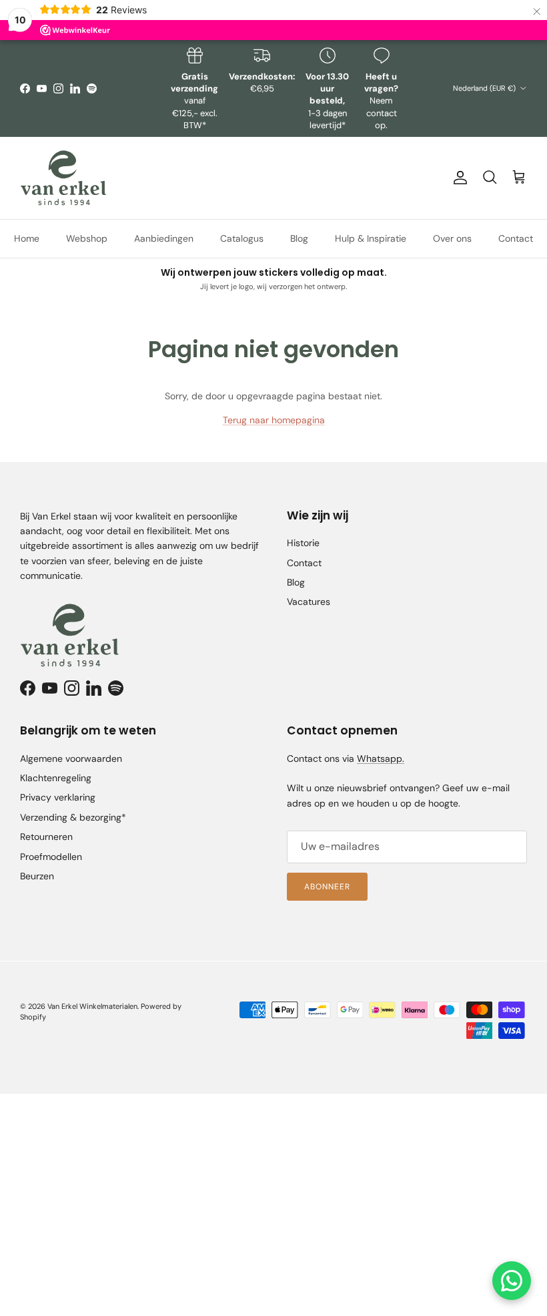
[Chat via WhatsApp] (511, 1280)
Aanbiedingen (163, 238)
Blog (299, 238)
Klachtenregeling (55, 778)
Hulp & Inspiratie (370, 238)
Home (26, 238)
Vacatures (308, 602)
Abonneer (327, 886)
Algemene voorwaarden (71, 758)
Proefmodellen (51, 857)
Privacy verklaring (57, 797)
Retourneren (46, 837)
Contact (515, 238)
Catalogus (241, 238)
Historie (303, 543)
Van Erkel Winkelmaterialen (92, 1006)
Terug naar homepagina (274, 420)
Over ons (452, 238)
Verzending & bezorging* (73, 817)
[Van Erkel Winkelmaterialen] (63, 178)
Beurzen (37, 876)
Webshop (86, 238)
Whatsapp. (380, 758)
